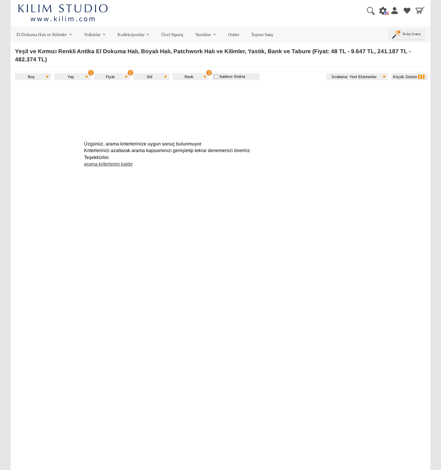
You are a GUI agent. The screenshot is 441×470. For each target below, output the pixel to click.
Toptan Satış (262, 34)
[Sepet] (420, 10)
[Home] (63, 13)
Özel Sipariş (172, 34)
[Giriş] (394, 10)
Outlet (233, 34)
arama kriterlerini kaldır (108, 164)
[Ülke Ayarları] (381, 10)
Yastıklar (206, 36)
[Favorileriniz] (407, 10)
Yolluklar (95, 36)
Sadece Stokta (231, 76)
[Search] (368, 10)
